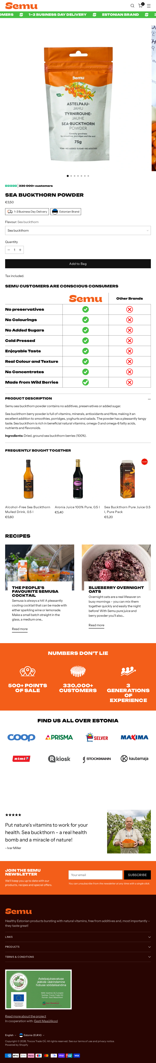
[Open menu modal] (149, 6)
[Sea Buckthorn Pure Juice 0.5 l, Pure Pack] (127, 478)
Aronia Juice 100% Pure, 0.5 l (77, 507)
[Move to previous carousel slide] (139, 789)
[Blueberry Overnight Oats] (116, 567)
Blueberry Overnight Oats (116, 590)
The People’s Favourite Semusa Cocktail (35, 592)
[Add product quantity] (20, 250)
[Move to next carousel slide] (147, 789)
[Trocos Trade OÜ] (21, 5)
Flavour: (22, 222)
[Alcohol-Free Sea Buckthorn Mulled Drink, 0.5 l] (28, 478)
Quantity (11, 242)
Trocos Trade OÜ (36, 1041)
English (9, 1035)
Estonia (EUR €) (33, 1035)
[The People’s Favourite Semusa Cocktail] (39, 567)
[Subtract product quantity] (8, 250)
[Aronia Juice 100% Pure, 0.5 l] (78, 478)
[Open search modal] (132, 6)
